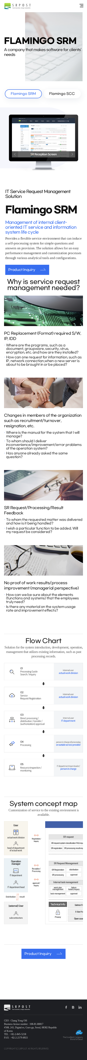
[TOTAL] (81, 5)
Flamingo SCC (62, 94)
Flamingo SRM (23, 94)
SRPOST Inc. (17, 6)
